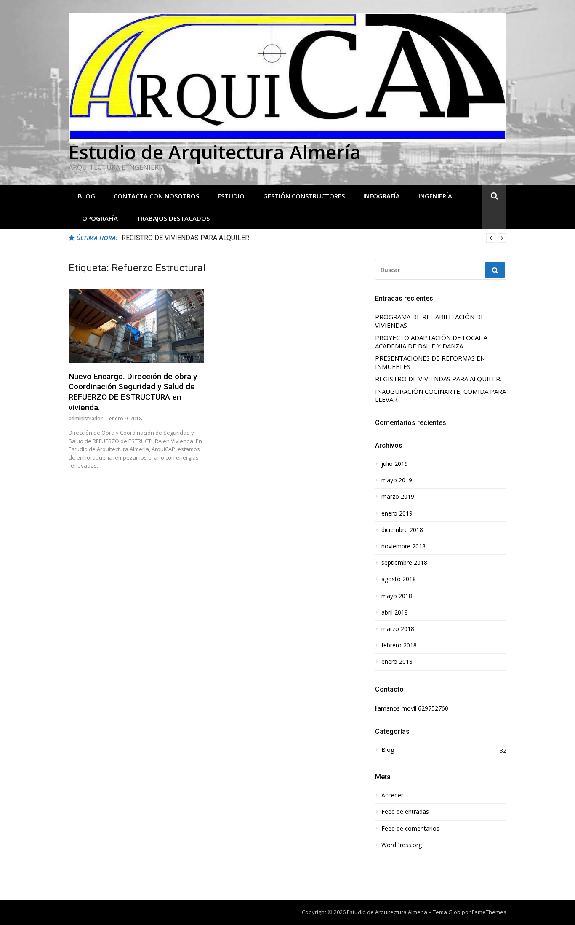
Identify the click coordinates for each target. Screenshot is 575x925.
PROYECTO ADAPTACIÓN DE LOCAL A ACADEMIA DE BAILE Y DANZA (431, 342)
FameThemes (489, 912)
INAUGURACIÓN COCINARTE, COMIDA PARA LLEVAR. (440, 396)
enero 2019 (397, 513)
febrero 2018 (399, 645)
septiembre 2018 (404, 563)
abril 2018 (394, 612)
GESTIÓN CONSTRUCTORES (304, 196)
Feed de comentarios (410, 828)
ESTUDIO (231, 196)
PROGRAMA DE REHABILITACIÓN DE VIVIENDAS (429, 321)
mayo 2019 (396, 480)
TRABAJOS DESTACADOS (173, 218)
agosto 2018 (398, 579)
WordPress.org (401, 845)
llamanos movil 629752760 (411, 708)
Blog (86, 196)
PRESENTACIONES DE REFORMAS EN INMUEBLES (430, 362)
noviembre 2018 (403, 546)
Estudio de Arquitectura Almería (215, 152)
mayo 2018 (396, 596)
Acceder (392, 795)
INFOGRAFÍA (381, 196)
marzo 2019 (397, 496)
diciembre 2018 (402, 530)
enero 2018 (397, 662)
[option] (314, 238)
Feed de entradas (405, 811)
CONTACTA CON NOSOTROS (156, 196)
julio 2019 (394, 464)
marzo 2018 (397, 629)
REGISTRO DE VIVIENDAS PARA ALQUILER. (186, 238)
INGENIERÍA (435, 196)
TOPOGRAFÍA (98, 218)
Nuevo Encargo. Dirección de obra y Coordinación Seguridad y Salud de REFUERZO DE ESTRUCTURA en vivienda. (133, 392)
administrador (86, 418)
